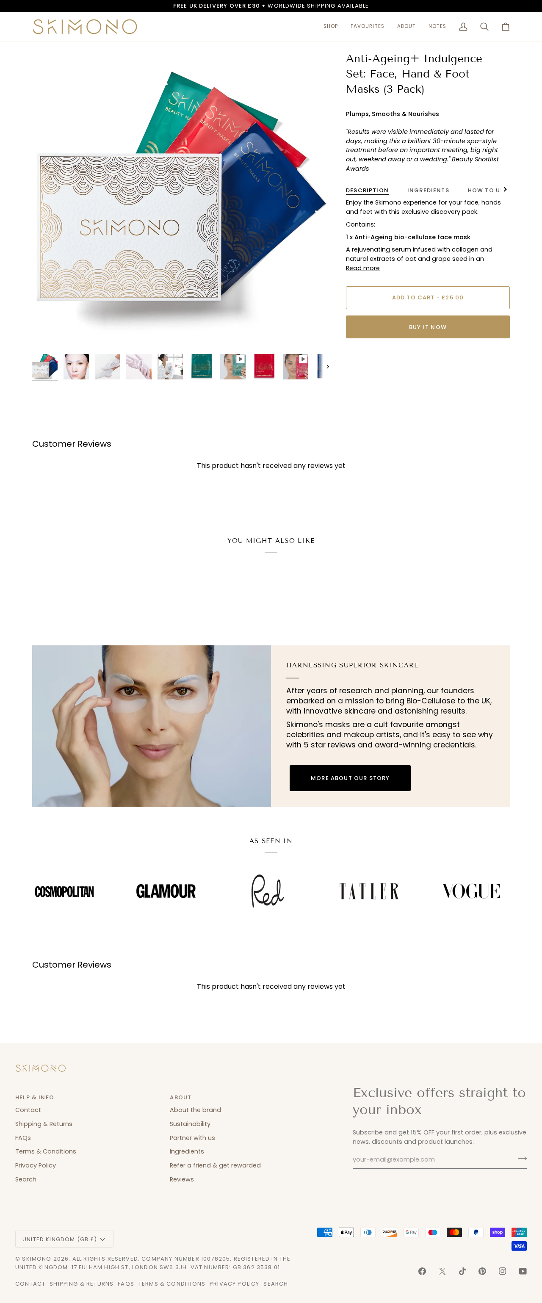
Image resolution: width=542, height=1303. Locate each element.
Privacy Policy (35, 1165)
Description (367, 190)
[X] (442, 1271)
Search (25, 1179)
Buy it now (428, 327)
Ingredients (428, 190)
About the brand (195, 1110)
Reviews (182, 1179)
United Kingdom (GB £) (59, 1239)
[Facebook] (422, 1271)
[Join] (520, 1158)
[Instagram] (502, 1271)
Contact (28, 1110)
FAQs (23, 1138)
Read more (363, 268)
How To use (488, 190)
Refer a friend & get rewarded (215, 1165)
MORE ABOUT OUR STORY (350, 778)
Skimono (36, 1259)
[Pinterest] (482, 1271)
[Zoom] (48, 333)
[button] (330, 26)
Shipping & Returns (43, 1124)
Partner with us (192, 1138)
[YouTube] (523, 1271)
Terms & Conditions (45, 1151)
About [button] (180, 1097)
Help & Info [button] (34, 1097)
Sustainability (190, 1124)
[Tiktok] (462, 1271)
